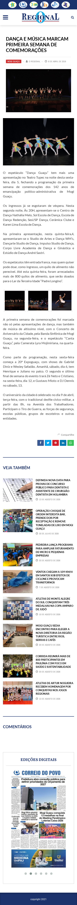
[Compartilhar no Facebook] (40, 443)
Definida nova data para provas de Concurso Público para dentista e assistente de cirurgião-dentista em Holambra (53, 487)
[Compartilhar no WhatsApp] (70, 443)
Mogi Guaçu (14, 61)
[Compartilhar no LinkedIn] (63, 443)
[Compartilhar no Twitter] (48, 443)
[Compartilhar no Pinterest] (55, 443)
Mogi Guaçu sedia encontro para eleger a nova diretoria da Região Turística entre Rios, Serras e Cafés (54, 632)
